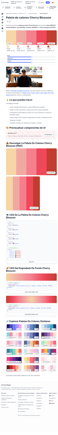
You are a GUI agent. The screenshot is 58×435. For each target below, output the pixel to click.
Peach (45, 93)
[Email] (2, 31)
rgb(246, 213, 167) (11, 50)
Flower (37, 93)
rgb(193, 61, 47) (50, 50)
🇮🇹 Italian (51, 400)
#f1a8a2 (18, 48)
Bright (25, 93)
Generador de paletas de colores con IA (16, 13)
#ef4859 (39, 48)
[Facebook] (2, 14)
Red (52, 93)
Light (41, 93)
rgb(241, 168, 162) (21, 50)
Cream (33, 93)
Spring (8, 95)
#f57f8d (29, 48)
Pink (49, 93)
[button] (54, 2)
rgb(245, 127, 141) (31, 50)
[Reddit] (2, 22)
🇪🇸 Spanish (52, 403)
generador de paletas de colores (20, 90)
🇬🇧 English (51, 395)
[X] (2, 17)
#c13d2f (49, 48)
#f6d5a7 (8, 48)
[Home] (5, 2)
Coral (28, 93)
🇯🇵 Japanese (52, 398)
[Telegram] (2, 28)
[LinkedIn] (2, 19)
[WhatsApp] (2, 25)
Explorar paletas (33, 13)
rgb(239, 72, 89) (40, 50)
